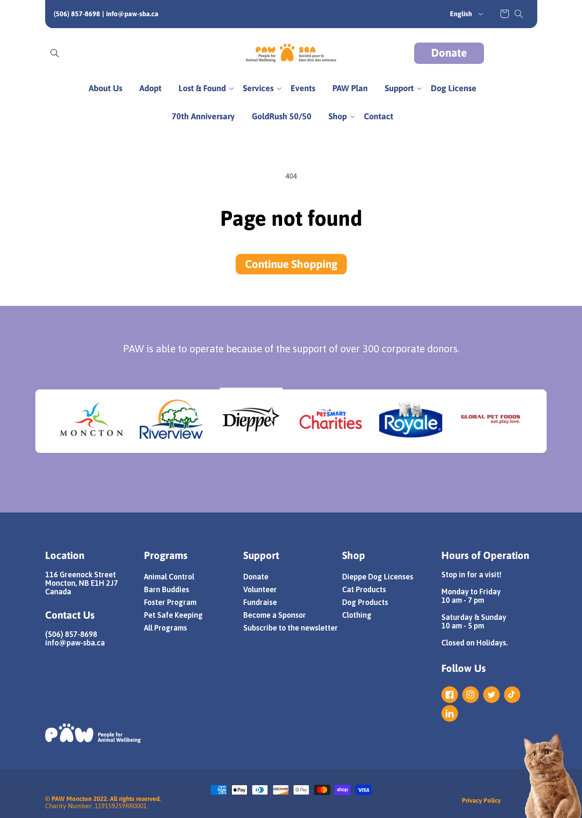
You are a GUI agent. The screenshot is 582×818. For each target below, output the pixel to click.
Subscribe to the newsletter (290, 627)
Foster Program (170, 602)
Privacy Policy (481, 800)
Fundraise (260, 602)
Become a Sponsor (274, 615)
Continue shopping (291, 264)
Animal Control (169, 576)
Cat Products (364, 589)
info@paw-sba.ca (132, 13)
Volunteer (260, 589)
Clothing (357, 615)
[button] (518, 13)
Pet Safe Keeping (173, 615)
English (461, 13)
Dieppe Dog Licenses (377, 576)
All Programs (165, 627)
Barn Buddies (166, 589)
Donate (449, 52)
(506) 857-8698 (77, 13)
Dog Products (365, 602)
